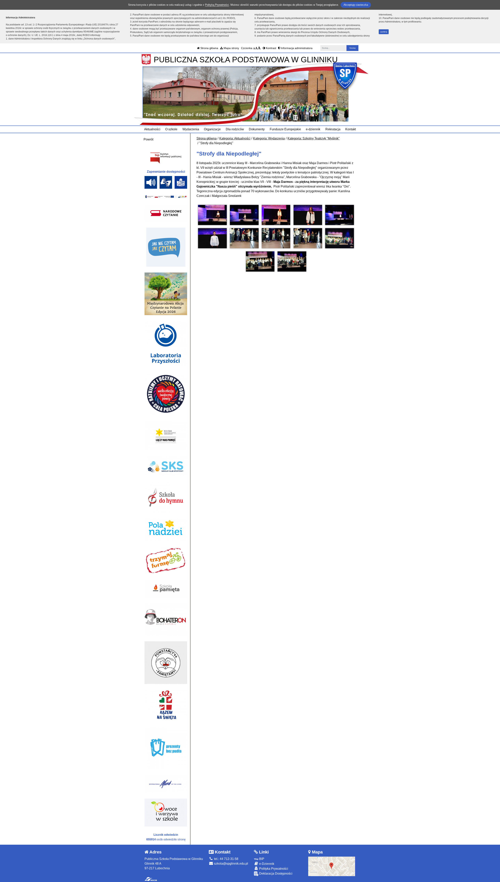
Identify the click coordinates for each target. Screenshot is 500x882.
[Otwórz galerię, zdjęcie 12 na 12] (292, 261)
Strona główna (209, 48)
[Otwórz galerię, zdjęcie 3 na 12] (276, 215)
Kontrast (270, 48)
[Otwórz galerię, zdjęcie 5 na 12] (339, 215)
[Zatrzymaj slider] (295, 118)
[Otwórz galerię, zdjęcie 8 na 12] (276, 238)
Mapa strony (231, 48)
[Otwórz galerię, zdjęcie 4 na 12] (308, 215)
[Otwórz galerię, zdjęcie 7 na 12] (244, 238)
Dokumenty (257, 129)
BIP (261, 859)
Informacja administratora (296, 48)
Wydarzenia (190, 129)
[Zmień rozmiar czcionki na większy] (256, 48)
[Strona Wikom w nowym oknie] (151, 879)
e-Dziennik (266, 863)
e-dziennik (313, 129)
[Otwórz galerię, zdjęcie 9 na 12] (308, 238)
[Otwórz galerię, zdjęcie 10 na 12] (339, 238)
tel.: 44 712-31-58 (225, 859)
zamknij (383, 32)
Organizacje (212, 129)
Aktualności (152, 129)
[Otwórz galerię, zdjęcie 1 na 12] (212, 215)
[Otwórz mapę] (331, 866)
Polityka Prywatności (273, 868)
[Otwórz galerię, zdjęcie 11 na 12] (260, 261)
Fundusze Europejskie (285, 129)
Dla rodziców (235, 129)
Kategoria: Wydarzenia (269, 138)
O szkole (171, 129)
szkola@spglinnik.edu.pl (230, 863)
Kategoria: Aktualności (234, 138)
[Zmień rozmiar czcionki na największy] (259, 48)
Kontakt (350, 129)
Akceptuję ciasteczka (356, 4)
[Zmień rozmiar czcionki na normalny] (254, 48)
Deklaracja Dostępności (275, 873)
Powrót (148, 139)
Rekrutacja (332, 129)
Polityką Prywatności (217, 4)
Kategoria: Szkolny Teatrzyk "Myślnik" (314, 138)
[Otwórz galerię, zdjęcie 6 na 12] (212, 238)
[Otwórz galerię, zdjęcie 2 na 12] (244, 215)
